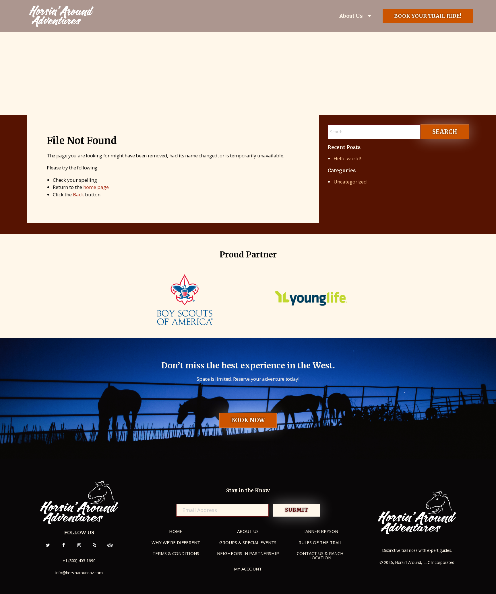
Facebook (63, 548)
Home (175, 531)
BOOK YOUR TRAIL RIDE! (427, 16)
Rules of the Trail (320, 542)
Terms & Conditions (175, 553)
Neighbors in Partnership (248, 553)
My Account (248, 569)
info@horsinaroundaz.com (79, 572)
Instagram (79, 548)
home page (96, 187)
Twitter (48, 548)
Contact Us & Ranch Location (320, 555)
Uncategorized (350, 181)
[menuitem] (356, 16)
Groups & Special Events (247, 542)
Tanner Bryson (320, 531)
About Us (351, 16)
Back (78, 194)
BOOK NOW (248, 420)
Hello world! (347, 158)
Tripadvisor (110, 548)
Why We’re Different (176, 542)
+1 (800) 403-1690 (79, 560)
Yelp (94, 548)
